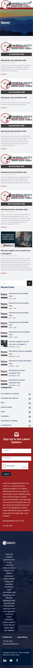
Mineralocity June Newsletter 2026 (14, 98)
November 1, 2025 (14, 385)
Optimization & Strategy (9, 421)
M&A (2, 403)
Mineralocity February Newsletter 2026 (20, 352)
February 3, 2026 (14, 347)
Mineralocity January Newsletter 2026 (20, 362)
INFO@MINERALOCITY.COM (13, 521)
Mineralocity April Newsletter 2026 (13, 172)
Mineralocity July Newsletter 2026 (13, 60)
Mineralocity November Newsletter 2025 (17, 381)
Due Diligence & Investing (10, 394)
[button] (23, 641)
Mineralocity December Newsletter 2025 (17, 372)
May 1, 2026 (12, 318)
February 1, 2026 (14, 356)
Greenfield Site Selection (9, 398)
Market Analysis (6, 407)
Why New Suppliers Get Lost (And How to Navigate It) (19, 343)
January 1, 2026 (14, 366)
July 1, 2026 (12, 298)
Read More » (4, 74)
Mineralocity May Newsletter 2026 (13, 131)
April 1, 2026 (13, 327)
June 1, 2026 (12, 308)
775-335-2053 (7, 526)
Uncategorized (6, 425)
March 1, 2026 (13, 337)
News (3, 411)
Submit (6, 474)
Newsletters (5, 416)
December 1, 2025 (14, 375)
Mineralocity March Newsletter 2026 (14, 209)
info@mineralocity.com (11, 644)
